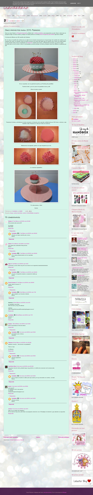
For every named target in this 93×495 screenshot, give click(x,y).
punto (9, 386)
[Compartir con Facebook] (30, 211)
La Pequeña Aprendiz (21, 33)
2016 (74, 64)
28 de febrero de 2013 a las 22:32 (22, 342)
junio (75, 83)
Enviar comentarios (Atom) (17, 439)
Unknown (10, 342)
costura (9, 15)
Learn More (73, 3)
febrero (76, 90)
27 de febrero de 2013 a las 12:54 (20, 243)
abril (75, 86)
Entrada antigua (63, 437)
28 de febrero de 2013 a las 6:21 (21, 302)
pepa (9, 263)
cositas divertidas (20, 15)
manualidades (30, 213)
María (9, 243)
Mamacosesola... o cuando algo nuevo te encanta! (81, 105)
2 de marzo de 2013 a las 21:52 (27, 332)
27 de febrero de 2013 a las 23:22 (28, 233)
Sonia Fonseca (12, 282)
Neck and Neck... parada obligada (79, 96)
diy (61, 15)
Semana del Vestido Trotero (82, 258)
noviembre (77, 73)
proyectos (69, 15)
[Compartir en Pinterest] (31, 211)
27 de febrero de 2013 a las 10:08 (21, 221)
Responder (11, 228)
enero (75, 108)
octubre (76, 75)
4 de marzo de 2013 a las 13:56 (20, 386)
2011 (74, 112)
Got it (79, 3)
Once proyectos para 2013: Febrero (81, 93)
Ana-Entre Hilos (12, 366)
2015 (74, 66)
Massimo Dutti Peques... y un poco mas (81, 100)
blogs (53, 15)
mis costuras (34, 15)
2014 (74, 68)
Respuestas (12, 231)
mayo (75, 85)
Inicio (38, 437)
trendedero (16, 8)
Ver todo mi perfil (76, 120)
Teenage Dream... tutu (79, 98)
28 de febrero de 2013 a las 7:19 (24, 315)
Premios (79, 284)
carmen (10, 408)
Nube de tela (77, 102)
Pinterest (29, 42)
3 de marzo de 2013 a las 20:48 (25, 366)
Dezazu (10, 323)
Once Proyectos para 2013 (47, 34)
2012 (74, 110)
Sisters (10, 221)
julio (75, 81)
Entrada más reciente (11, 437)
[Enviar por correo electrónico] (26, 211)
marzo (76, 88)
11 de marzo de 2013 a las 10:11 (20, 408)
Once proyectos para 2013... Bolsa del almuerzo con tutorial (82, 249)
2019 (74, 59)
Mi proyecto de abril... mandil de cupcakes (82, 238)
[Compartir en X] (28, 211)
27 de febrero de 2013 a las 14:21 (19, 263)
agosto (76, 79)
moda (44, 15)
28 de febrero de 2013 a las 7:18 (27, 292)
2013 (74, 70)
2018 (74, 60)
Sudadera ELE (80, 275)
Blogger (65, 492)
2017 (74, 62)
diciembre (76, 71)
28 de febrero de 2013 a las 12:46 (21, 323)
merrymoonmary (48, 492)
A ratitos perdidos (38, 33)
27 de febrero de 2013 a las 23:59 (25, 282)
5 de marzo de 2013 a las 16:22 (27, 375)
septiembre (77, 77)
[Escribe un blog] (27, 211)
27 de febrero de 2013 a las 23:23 (28, 253)
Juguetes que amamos (77, 267)
